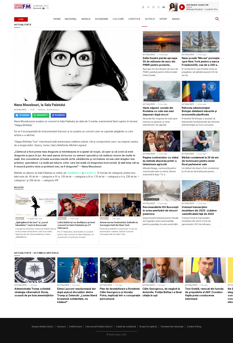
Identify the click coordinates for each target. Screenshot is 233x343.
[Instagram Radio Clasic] (153, 7)
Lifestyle (134, 18)
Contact (61, 326)
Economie (101, 18)
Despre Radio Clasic (42, 326)
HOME (57, 18)
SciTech (150, 18)
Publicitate (75, 326)
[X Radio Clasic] (148, 7)
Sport (163, 18)
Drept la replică (148, 326)
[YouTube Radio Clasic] (163, 7)
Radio (176, 18)
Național (71, 18)
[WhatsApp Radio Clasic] (158, 7)
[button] (193, 7)
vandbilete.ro (74, 172)
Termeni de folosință (171, 326)
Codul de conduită (126, 326)
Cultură (118, 18)
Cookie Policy (194, 326)
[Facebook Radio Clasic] (143, 7)
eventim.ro (90, 172)
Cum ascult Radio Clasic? (99, 326)
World (86, 18)
